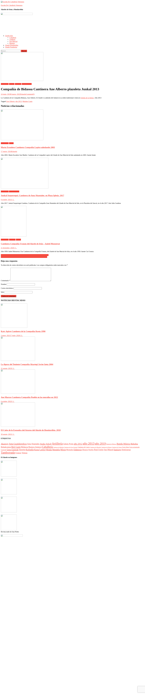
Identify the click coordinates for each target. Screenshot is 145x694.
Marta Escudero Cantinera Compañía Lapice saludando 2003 (28, 147)
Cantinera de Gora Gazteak (70, 447)
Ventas (24, 453)
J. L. (12, 200)
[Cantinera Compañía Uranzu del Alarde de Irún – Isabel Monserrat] (72, 221)
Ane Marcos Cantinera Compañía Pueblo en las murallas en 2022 (29, 397)
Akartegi (4, 444)
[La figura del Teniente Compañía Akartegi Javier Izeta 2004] (72, 348)
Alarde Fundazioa (11, 47)
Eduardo (23, 94)
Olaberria (77, 449)
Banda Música (123, 443)
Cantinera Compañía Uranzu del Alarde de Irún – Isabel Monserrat (30, 244)
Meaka (49, 449)
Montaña (69, 450)
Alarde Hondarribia (11, 45)
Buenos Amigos (35, 447)
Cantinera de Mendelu (95, 447)
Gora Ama (125, 447)
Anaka (42, 444)
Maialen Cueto (27, 84)
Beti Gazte (16, 447)
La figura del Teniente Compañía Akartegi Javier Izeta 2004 (27, 364)
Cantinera (18, 84)
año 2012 (78, 443)
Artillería (12, 39)
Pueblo (91, 450)
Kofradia (30, 449)
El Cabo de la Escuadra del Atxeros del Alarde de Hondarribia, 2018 (31, 430)
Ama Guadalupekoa (18, 444)
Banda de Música (111, 444)
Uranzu (18, 240)
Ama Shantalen (14, 191)
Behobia (134, 444)
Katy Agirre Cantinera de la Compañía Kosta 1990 (23, 331)
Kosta (36, 449)
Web (2, 292)
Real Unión (98, 450)
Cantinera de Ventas (117, 447)
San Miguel (108, 450)
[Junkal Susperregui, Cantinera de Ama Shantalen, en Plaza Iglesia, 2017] (72, 173)
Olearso (85, 450)
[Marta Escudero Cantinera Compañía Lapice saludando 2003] (72, 125)
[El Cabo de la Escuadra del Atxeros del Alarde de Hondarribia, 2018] (72, 414)
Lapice (11, 143)
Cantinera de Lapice (84, 447)
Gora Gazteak (12, 449)
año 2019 (100, 443)
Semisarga (126, 449)
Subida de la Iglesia (87, 98)
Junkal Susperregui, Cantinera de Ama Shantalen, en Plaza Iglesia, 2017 (32, 195)
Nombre (3, 284)
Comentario (5, 280)
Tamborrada (8, 452)
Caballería (12, 38)
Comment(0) (30, 94)
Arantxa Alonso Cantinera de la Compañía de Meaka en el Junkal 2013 (25, 255)
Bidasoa (11, 84)
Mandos (12, 43)
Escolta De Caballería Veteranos (11, 5)
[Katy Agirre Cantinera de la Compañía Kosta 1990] (72, 315)
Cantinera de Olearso (106, 447)
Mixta (63, 449)
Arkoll (48, 444)
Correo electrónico (7, 288)
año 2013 (18, 101)
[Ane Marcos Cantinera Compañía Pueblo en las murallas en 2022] (72, 381)
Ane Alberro (10, 101)
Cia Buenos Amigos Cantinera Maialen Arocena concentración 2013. (24, 257)
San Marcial (13, 41)
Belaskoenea (6, 447)
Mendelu (56, 449)
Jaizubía (22, 450)
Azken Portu (68, 444)
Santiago (117, 449)
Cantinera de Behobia (58, 447)
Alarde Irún (9, 36)
